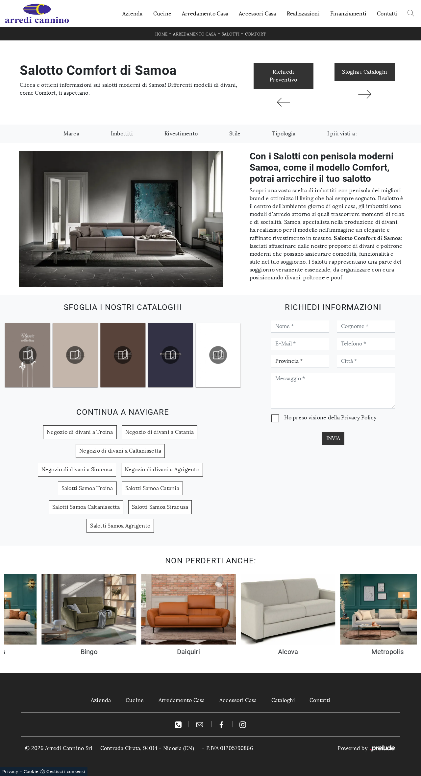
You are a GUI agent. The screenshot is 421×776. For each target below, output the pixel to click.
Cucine (162, 14)
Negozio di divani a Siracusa (76, 469)
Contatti (387, 14)
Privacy (10, 771)
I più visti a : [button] (342, 133)
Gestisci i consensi (65, 771)
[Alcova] (283, 102)
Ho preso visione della (330, 417)
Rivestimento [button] (181, 133)
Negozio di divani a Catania (159, 432)
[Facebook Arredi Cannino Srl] (222, 724)
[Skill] (364, 94)
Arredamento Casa (205, 14)
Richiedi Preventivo (283, 76)
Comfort (255, 34)
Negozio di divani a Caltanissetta (120, 451)
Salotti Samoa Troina (87, 488)
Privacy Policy (359, 417)
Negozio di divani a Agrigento (162, 469)
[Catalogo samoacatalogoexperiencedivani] (123, 354)
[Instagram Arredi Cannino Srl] (243, 724)
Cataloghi (283, 700)
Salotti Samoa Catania (152, 488)
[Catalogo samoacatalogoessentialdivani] (75, 354)
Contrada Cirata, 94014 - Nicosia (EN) (147, 748)
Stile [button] (234, 133)
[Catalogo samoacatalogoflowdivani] (170, 354)
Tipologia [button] (283, 133)
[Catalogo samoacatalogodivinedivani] (27, 354)
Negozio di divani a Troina (80, 432)
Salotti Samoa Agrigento (120, 526)
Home (161, 34)
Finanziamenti (348, 14)
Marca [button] (71, 133)
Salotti (230, 34)
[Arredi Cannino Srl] (37, 14)
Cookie (31, 771)
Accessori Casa (257, 14)
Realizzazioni (303, 14)
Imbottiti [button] (122, 133)
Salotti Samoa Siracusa (160, 507)
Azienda (132, 14)
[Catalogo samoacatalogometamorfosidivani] (218, 354)
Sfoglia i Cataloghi (364, 72)
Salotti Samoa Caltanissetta (86, 507)
